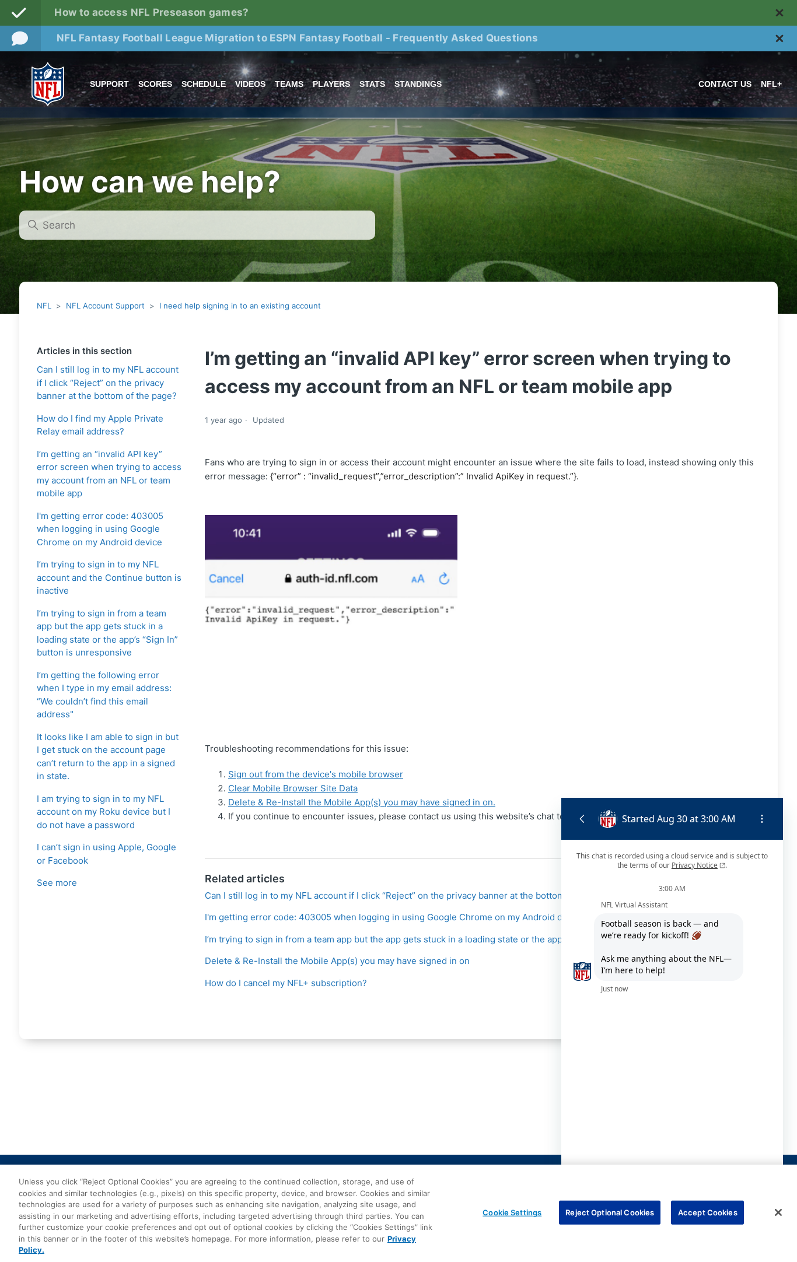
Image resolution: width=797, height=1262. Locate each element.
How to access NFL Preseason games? (151, 12)
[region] (398, 1213)
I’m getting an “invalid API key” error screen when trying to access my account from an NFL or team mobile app (109, 473)
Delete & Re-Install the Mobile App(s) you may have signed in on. (361, 802)
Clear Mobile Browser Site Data (293, 788)
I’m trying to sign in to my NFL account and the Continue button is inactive (109, 577)
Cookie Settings (512, 1212)
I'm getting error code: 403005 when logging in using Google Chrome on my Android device (100, 529)
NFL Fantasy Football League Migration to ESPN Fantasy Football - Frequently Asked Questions (297, 38)
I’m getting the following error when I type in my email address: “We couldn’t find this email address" (104, 694)
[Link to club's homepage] (48, 84)
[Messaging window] (672, 1002)
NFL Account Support (105, 305)
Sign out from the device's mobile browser (315, 774)
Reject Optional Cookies (609, 1212)
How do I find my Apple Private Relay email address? (100, 425)
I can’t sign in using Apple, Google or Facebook (106, 854)
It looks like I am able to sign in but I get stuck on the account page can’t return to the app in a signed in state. (108, 756)
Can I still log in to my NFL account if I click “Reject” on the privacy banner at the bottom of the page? (108, 382)
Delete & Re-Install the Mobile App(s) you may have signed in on (337, 960)
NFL (44, 305)
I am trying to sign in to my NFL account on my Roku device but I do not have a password (103, 811)
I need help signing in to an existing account (240, 305)
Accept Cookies (707, 1212)
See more (57, 882)
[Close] (778, 1212)
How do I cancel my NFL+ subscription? (286, 982)
